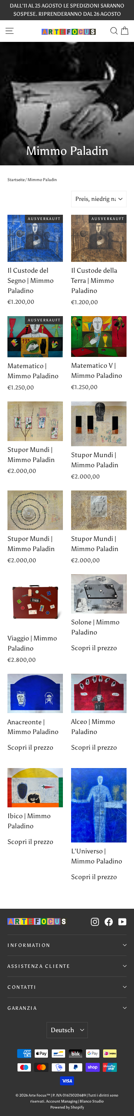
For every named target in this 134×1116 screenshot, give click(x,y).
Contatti (21, 987)
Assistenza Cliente (38, 966)
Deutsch (62, 1030)
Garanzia (22, 1008)
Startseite (16, 179)
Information (29, 945)
